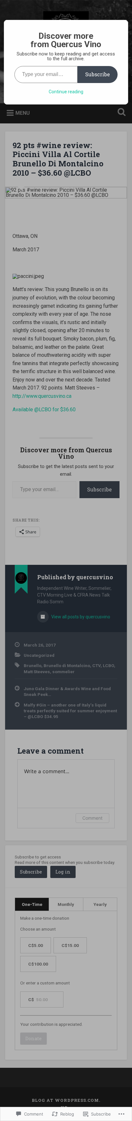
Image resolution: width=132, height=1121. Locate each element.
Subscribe (97, 74)
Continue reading (66, 91)
